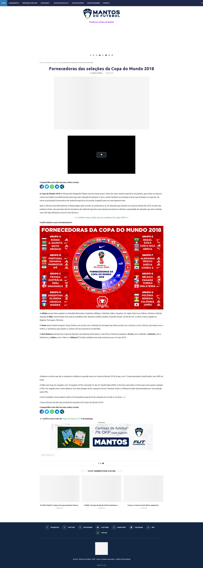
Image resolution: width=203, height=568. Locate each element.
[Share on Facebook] (98, 463)
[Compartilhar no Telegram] (57, 187)
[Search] (202, 3)
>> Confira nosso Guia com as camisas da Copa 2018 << (101, 217)
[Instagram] (96, 55)
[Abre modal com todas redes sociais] (62, 187)
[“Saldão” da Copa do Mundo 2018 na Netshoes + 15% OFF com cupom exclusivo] (101, 488)
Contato (106, 3)
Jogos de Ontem (78, 3)
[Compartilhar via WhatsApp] (52, 187)
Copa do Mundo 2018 (47, 455)
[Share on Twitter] (101, 463)
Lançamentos (14, 3)
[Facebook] (90, 55)
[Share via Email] (103, 463)
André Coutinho (97, 73)
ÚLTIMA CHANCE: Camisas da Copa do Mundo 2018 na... (59, 505)
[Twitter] (93, 55)
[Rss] (109, 55)
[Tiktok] (112, 55)
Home (4, 3)
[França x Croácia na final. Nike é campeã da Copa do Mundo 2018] (143, 488)
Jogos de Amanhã (93, 3)
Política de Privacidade (123, 559)
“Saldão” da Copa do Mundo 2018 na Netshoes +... (101, 505)
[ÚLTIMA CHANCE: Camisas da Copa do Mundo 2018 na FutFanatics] (60, 488)
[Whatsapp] (103, 55)
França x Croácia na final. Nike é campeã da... (143, 505)
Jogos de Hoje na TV (61, 3)
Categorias (45, 3)
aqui (124, 397)
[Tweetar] (47, 187)
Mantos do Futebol (45, 62)
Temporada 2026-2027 (29, 3)
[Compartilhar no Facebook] (42, 187)
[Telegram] (106, 55)
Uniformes (55, 62)
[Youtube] (99, 55)
